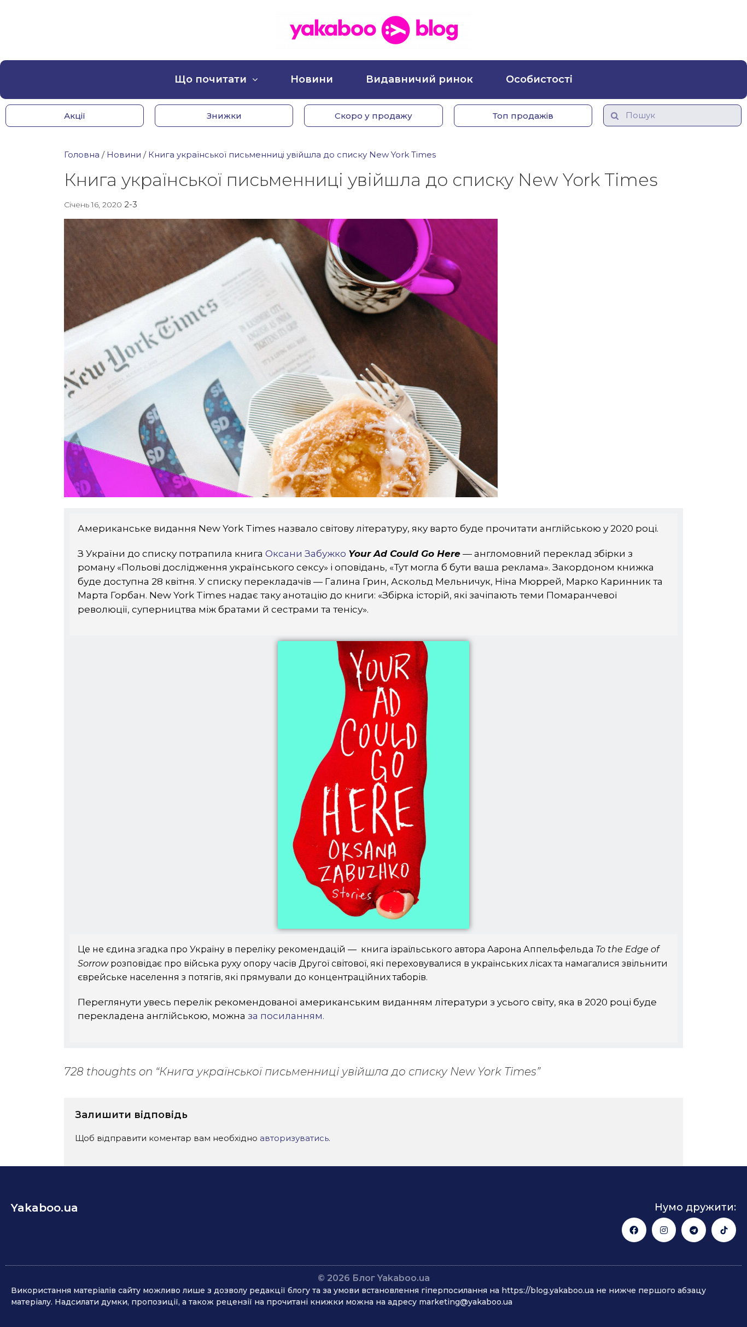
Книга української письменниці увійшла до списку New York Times (292, 154)
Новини (311, 79)
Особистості (539, 79)
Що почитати (210, 79)
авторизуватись (294, 1138)
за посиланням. (286, 1015)
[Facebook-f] (634, 1230)
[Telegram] (693, 1230)
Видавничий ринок (419, 79)
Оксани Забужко (304, 553)
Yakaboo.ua (44, 1207)
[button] (74, 115)
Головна (82, 154)
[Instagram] (664, 1230)
